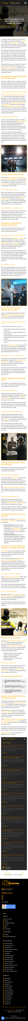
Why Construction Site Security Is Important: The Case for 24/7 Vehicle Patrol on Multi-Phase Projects (14, 817)
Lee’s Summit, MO (20, 519)
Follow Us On (8, 866)
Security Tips (11, 1010)
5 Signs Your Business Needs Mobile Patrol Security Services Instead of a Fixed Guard (13, 782)
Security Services (7, 940)
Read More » (5, 752)
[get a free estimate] (11, 3)
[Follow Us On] (3, 867)
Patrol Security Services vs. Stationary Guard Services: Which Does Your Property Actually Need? (14, 770)
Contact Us (6, 975)
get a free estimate (16, 2)
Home (4, 913)
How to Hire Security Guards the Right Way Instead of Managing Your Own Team (13, 746)
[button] (24, 739)
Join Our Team (6, 931)
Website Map (14, 1016)
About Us (5, 916)
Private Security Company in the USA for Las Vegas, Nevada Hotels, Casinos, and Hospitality (13, 757)
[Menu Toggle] (25, 3)
